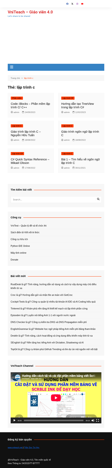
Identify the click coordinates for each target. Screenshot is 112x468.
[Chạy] (14, 420)
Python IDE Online (20, 246)
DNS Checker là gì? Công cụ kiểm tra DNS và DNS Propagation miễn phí (49, 322)
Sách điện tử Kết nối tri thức (25, 232)
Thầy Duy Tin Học (31, 447)
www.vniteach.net (15, 447)
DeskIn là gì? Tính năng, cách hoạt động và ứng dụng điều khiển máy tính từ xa (52, 335)
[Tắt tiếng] (92, 420)
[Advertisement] (56, 41)
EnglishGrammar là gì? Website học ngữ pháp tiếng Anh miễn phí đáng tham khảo (53, 329)
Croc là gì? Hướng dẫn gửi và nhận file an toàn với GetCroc (42, 295)
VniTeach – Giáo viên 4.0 (30, 12)
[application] (56, 397)
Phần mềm (16, 98)
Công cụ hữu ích (19, 239)
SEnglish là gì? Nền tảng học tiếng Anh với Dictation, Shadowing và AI (47, 342)
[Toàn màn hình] (97, 420)
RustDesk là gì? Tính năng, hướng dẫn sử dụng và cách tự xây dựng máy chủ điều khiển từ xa (53, 286)
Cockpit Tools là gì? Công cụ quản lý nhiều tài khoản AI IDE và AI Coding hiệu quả (53, 301)
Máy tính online (18, 253)
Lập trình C (17, 126)
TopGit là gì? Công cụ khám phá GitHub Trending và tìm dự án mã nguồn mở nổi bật (54, 349)
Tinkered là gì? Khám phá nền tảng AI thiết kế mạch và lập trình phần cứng (49, 308)
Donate (14, 259)
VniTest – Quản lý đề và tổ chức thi (29, 225)
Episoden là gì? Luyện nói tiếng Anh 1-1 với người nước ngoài (43, 315)
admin (16, 112)
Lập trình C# (68, 98)
